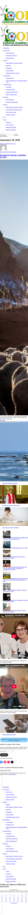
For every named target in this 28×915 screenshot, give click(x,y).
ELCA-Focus (6, 789)
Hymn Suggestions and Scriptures (14, 858)
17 (2, 899)
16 (26, 897)
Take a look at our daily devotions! (10, 527)
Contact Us (8, 873)
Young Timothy (9, 814)
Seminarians (9, 812)
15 (22, 897)
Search (16, 135)
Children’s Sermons (10, 863)
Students (5, 802)
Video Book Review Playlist (9, 734)
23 (26, 899)
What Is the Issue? (10, 794)
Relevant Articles (10, 799)
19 (10, 899)
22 (22, 899)
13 (14, 897)
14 (18, 897)
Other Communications (11, 841)
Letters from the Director (12, 838)
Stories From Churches (11, 797)
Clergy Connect (9, 876)
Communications (7, 831)
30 (26, 901)
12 (10, 897)
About (4, 868)
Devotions (5, 843)
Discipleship (6, 787)
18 (6, 899)
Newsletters (8, 833)
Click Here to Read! (23, 421)
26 (10, 901)
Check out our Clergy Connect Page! (11, 505)
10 (2, 897)
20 (14, 899)
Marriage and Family (11, 881)
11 (6, 897)
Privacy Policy (12, 774)
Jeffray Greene (3, 152)
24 (2, 901)
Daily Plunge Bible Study (12, 851)
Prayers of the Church (11, 861)
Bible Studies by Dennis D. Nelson (14, 807)
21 (18, 899)
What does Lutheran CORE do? (9, 483)
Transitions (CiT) (10, 824)
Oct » (16, 903)
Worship (5, 853)
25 (6, 901)
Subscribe (4, 754)
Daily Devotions (12, 152)
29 (22, 901)
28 (18, 901)
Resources (8, 809)
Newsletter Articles (10, 836)
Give (4, 866)
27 (14, 901)
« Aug (12, 903)
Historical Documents (11, 878)
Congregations (6, 819)
